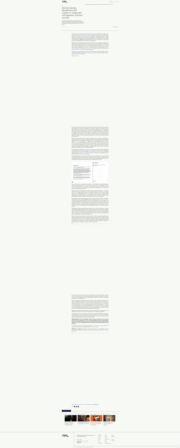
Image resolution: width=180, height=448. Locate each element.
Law (65, 414)
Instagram (113, 436)
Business (99, 437)
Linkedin (112, 439)
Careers (106, 437)
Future (99, 439)
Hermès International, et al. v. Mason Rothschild (83, 404)
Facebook (112, 440)
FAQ (105, 440)
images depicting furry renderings (84, 35)
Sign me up (78, 442)
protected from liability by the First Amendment (96, 151)
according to (88, 302)
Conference (100, 443)
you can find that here (97, 325)
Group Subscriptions (108, 443)
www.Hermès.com (76, 142)
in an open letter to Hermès (82, 152)
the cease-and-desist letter (87, 149)
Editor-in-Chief (107, 439)
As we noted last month (104, 199)
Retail (99, 436)
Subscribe (111, 1)
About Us (106, 436)
